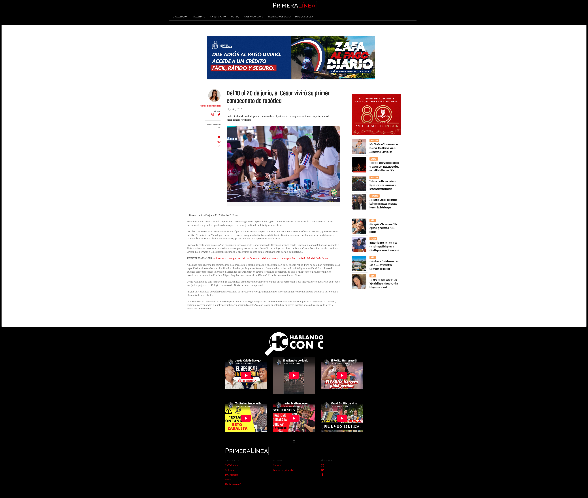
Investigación (231, 475)
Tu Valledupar (232, 465)
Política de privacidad (283, 470)
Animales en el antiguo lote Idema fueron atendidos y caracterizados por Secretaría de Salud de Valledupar (270, 258)
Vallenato (229, 470)
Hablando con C (233, 484)
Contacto (277, 465)
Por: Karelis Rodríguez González (210, 106)
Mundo (228, 480)
